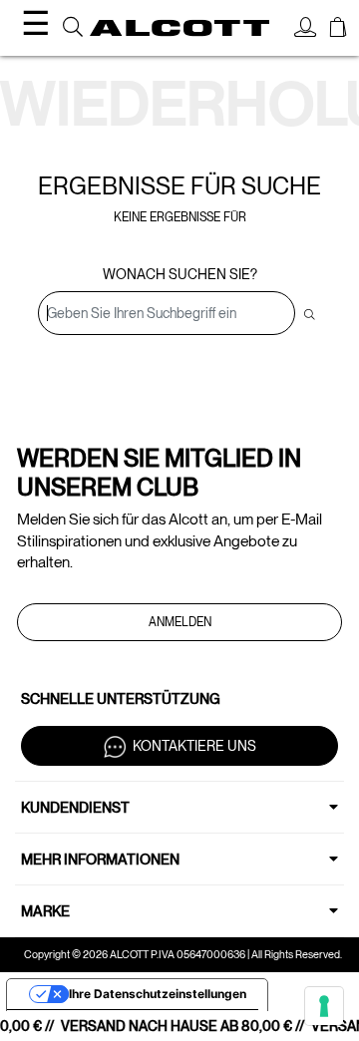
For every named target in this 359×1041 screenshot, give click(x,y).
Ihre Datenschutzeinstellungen (157, 993)
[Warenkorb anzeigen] (338, 30)
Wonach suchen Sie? (180, 274)
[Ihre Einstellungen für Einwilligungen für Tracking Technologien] (324, 1006)
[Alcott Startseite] (179, 28)
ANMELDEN (180, 622)
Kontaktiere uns (194, 746)
